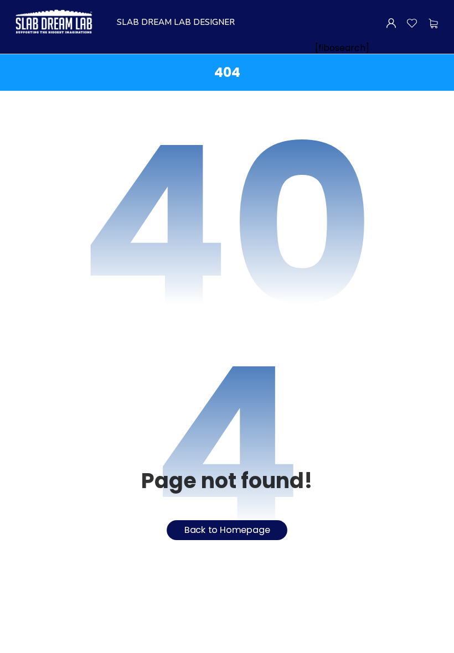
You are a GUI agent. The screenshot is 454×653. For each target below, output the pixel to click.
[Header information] (391, 22)
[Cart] (433, 23)
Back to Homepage (227, 530)
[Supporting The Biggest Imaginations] (53, 22)
